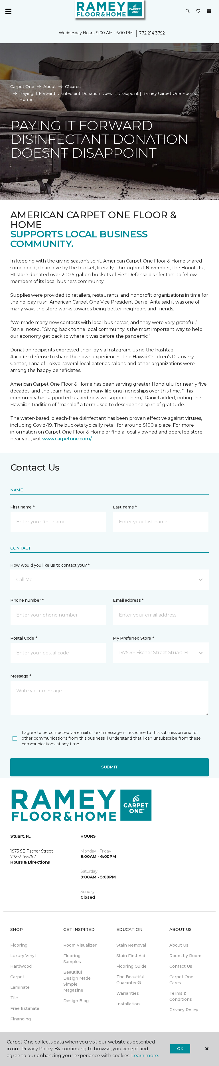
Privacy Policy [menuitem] (183, 1009)
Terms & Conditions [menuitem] (180, 996)
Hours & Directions (30, 862)
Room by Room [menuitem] (185, 955)
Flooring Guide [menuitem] (131, 966)
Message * (20, 676)
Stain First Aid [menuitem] (130, 955)
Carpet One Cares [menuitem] (181, 979)
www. (48, 439)
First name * (22, 507)
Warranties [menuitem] (127, 993)
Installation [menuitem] (128, 1003)
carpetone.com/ (73, 439)
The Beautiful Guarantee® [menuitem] (130, 979)
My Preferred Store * (133, 638)
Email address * (128, 600)
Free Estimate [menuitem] (24, 1008)
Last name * (125, 507)
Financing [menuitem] (20, 1019)
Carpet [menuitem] (17, 976)
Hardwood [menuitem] (21, 966)
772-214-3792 (152, 33)
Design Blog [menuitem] (76, 1000)
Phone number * (27, 600)
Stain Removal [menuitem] (131, 945)
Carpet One (22, 86)
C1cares (73, 86)
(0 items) (209, 11)
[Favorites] (198, 11)
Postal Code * (23, 638)
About (49, 86)
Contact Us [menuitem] (180, 966)
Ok (180, 1048)
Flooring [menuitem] (18, 945)
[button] (187, 11)
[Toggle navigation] (8, 11)
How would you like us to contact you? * (50, 565)
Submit (109, 767)
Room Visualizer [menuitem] (80, 945)
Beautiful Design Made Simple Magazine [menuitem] (77, 981)
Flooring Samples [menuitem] (72, 958)
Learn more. (145, 1055)
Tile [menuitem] (14, 997)
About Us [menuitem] (178, 945)
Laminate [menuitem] (20, 987)
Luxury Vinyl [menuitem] (23, 955)
